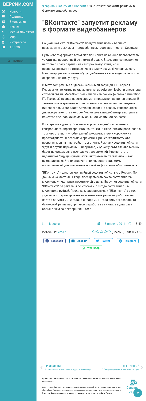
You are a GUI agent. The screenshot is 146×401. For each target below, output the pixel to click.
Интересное (18, 42)
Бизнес (14, 27)
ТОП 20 (15, 47)
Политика (16, 16)
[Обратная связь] (133, 382)
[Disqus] (92, 305)
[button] (54, 240)
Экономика (18, 22)
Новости (15, 11)
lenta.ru (62, 232)
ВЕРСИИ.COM (18, 4)
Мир (13, 37)
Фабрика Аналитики (56, 6)
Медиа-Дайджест (22, 32)
